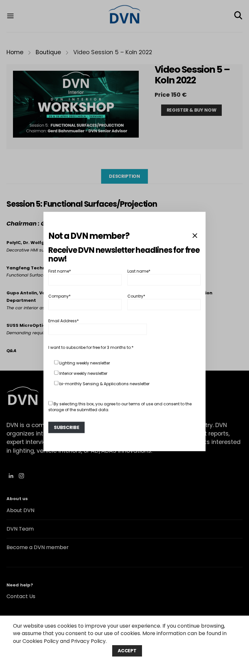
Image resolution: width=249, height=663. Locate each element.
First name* (59, 271)
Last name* (138, 271)
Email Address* (63, 321)
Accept (127, 650)
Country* (136, 296)
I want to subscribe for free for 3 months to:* (91, 347)
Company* (59, 296)
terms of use (141, 404)
